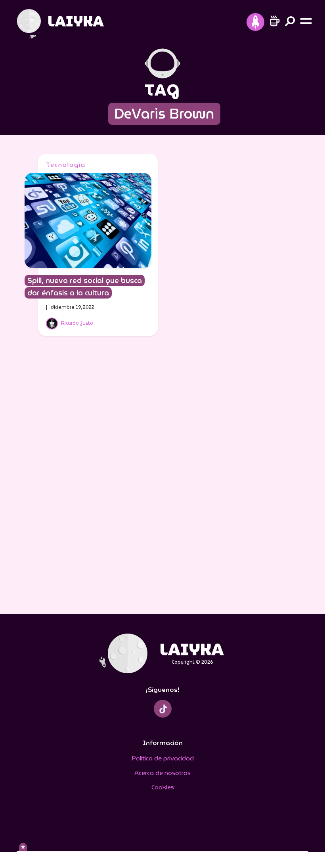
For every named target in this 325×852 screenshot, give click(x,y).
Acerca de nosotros (162, 773)
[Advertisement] (162, 480)
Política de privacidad (163, 758)
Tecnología (66, 165)
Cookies (162, 787)
